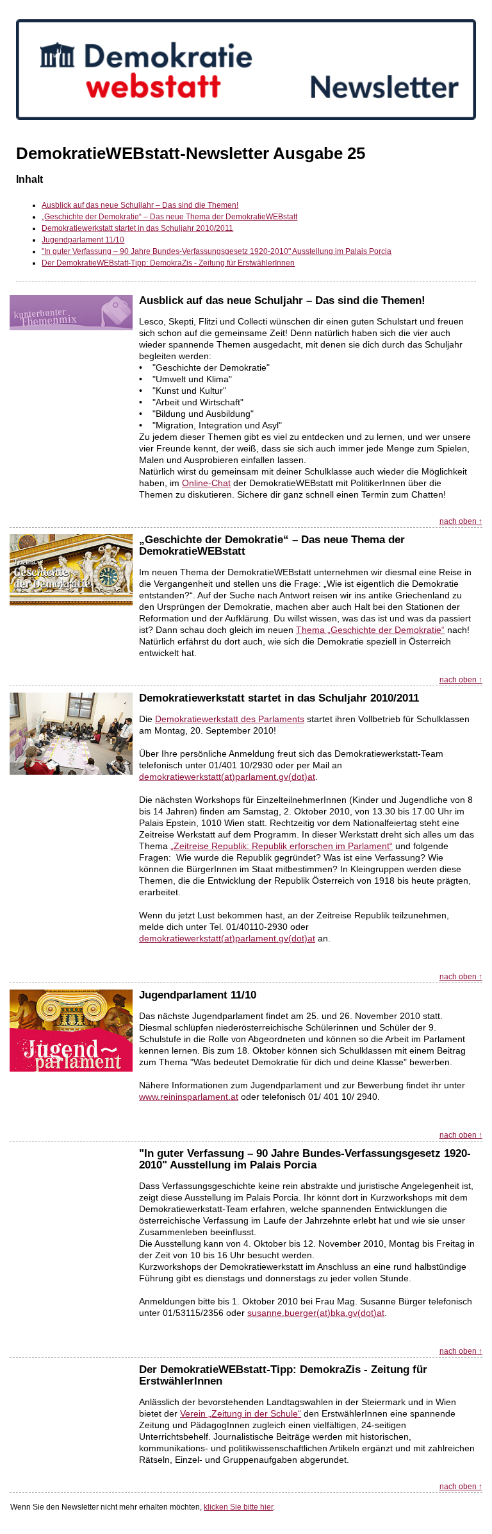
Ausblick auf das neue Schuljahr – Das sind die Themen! (140, 205)
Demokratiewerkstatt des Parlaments (229, 719)
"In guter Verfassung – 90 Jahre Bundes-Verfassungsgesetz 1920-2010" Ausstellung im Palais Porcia (216, 251)
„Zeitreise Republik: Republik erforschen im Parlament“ (281, 846)
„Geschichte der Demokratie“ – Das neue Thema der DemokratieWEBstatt (169, 216)
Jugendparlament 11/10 (83, 239)
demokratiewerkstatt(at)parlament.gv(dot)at (227, 776)
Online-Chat (206, 483)
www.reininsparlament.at (188, 1097)
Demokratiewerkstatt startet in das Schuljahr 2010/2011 (137, 228)
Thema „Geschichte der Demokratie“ (370, 630)
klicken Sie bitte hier (238, 1507)
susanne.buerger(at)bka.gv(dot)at (315, 1313)
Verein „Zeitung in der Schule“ (240, 1413)
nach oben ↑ (460, 521)
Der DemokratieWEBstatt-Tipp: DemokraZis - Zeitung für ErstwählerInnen (168, 262)
